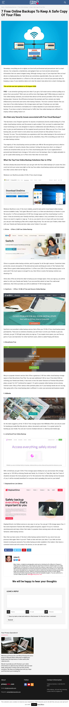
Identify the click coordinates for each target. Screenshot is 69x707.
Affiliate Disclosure (32, 702)
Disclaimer (23, 702)
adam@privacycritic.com (34, 574)
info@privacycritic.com (10, 688)
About (51, 702)
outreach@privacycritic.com (14, 692)
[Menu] (3, 2)
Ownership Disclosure (43, 702)
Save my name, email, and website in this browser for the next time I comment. (32, 616)
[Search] (65, 2)
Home (2, 7)
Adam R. (17, 557)
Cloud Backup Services (10, 7)
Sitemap (18, 702)
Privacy (13, 702)
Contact (56, 702)
